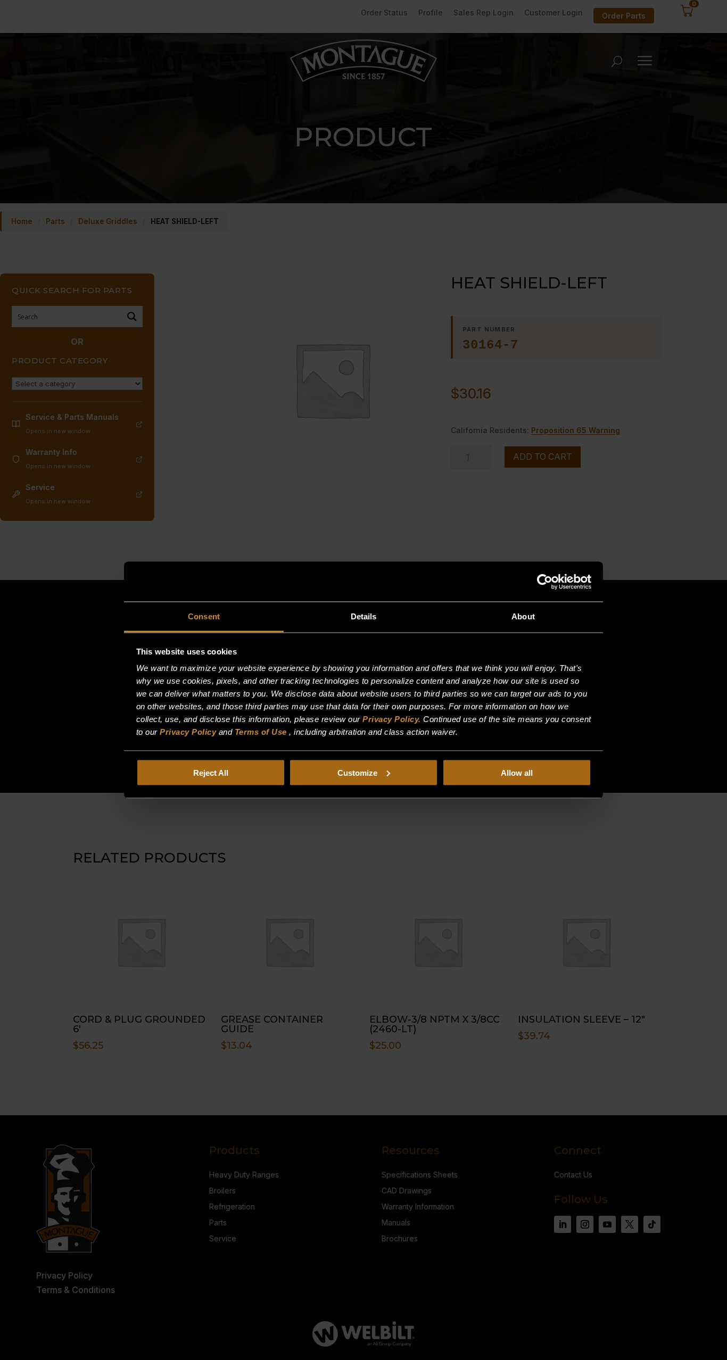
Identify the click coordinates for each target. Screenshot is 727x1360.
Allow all (517, 772)
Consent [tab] (204, 616)
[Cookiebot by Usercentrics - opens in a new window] (544, 582)
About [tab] (523, 616)
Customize (357, 772)
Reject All (210, 772)
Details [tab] (364, 616)
